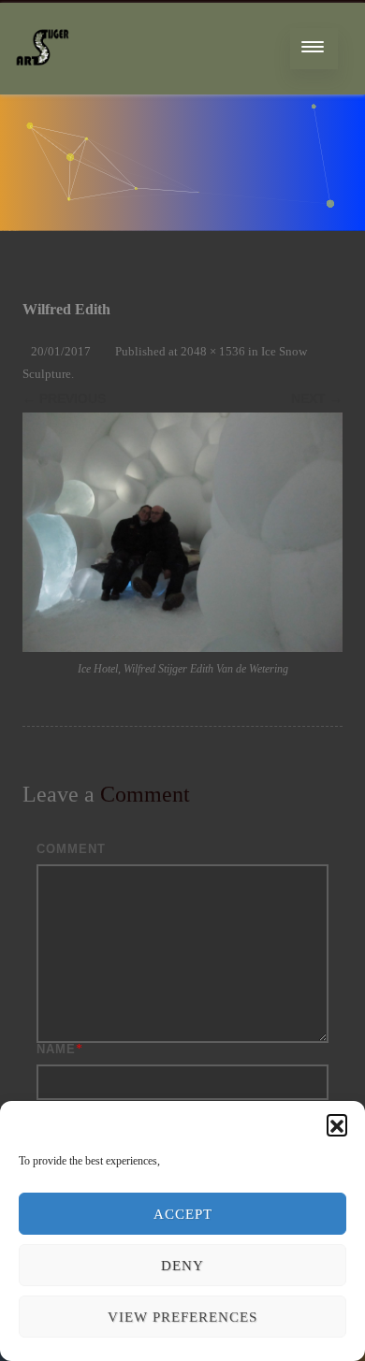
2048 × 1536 (213, 351)
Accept (182, 1214)
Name (56, 1049)
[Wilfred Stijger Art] (42, 87)
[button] (337, 1124)
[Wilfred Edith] (182, 533)
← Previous (64, 398)
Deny (182, 1265)
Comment (71, 849)
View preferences (182, 1317)
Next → (317, 398)
